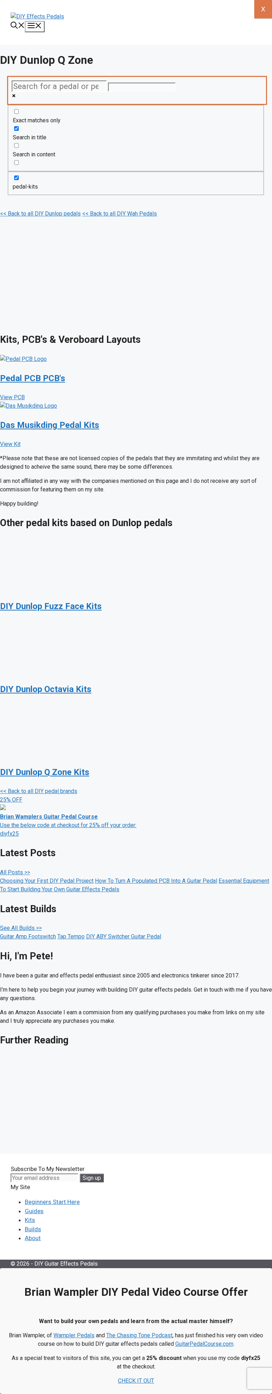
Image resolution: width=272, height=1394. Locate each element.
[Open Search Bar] (18, 26)
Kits (30, 1219)
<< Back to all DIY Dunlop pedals (40, 213)
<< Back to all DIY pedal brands (38, 791)
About (33, 1238)
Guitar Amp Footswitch (28, 936)
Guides (34, 1211)
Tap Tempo (71, 936)
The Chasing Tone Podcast (139, 1335)
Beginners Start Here (52, 1201)
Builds (33, 1229)
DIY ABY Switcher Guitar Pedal (123, 936)
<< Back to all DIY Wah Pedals (119, 213)
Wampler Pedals (74, 1335)
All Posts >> (15, 872)
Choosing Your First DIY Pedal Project (47, 880)
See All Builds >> (21, 928)
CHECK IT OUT (136, 1380)
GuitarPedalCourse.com (204, 1343)
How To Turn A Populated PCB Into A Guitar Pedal (156, 880)
